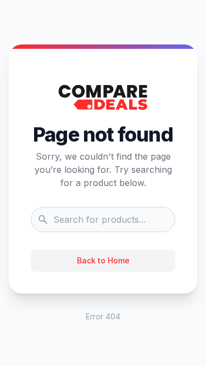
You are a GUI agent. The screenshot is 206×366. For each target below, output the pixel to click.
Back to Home (103, 260)
